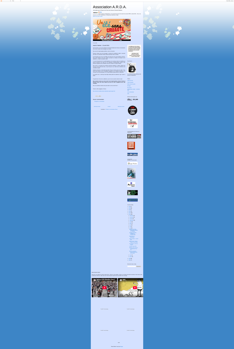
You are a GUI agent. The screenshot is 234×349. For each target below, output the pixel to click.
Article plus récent (97, 106)
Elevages (129, 85)
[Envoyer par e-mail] (95, 96)
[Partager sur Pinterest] (100, 96)
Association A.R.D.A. (110, 7)
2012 (130, 212)
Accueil (109, 106)
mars (131, 255)
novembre (131, 217)
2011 (130, 214)
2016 (130, 206)
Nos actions (129, 87)
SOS (128, 93)
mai (130, 226)
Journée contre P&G (132, 246)
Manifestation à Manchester (132, 237)
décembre (131, 215)
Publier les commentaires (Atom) (111, 109)
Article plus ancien (121, 106)
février (131, 256)
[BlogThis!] (97, 96)
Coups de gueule (130, 82)
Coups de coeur (130, 80)
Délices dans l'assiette (131, 84)
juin (130, 224)
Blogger (121, 346)
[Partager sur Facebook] (99, 96)
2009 (130, 260)
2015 (130, 208)
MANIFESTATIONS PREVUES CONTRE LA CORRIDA (133, 230)
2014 (130, 209)
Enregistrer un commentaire (99, 101)
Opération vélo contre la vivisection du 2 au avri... (133, 248)
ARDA (101, 12)
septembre (132, 220)
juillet (131, 223)
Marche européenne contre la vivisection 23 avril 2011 (133, 252)
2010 (130, 258)
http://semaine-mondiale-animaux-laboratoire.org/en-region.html (104, 91)
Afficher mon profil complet (97, 16)
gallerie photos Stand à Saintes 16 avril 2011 (133, 242)
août (130, 221)
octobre (131, 218)
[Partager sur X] (98, 96)
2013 (130, 211)
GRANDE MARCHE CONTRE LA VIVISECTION (132, 233)
